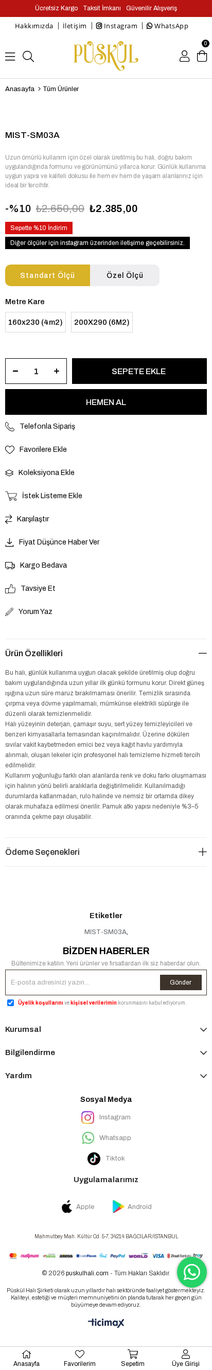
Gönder (180, 982)
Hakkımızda (34, 25)
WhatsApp (171, 25)
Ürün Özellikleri (34, 653)
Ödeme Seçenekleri (42, 852)
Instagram (119, 25)
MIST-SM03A (105, 932)
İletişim (75, 25)
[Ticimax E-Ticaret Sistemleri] (106, 1324)
